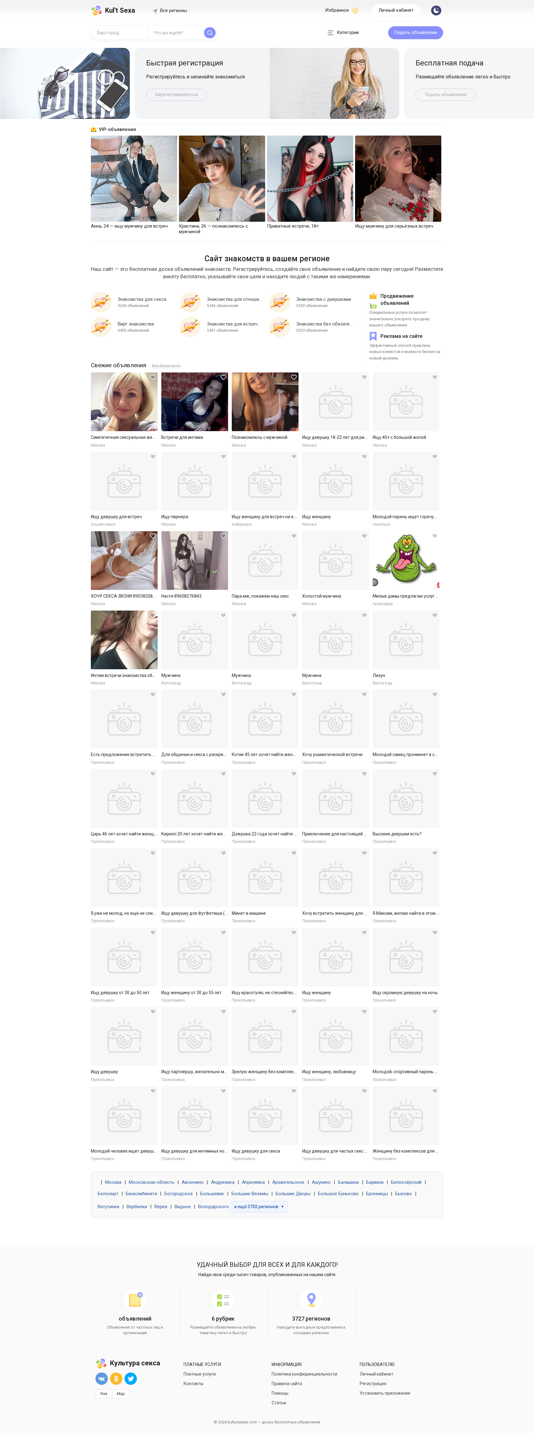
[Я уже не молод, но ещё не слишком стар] (124, 877)
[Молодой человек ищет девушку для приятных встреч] (124, 1115)
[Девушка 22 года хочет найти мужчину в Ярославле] (265, 798)
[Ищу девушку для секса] (265, 1115)
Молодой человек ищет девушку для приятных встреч (146, 1151)
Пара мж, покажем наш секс (260, 596)
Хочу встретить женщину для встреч (340, 913)
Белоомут (108, 1193)
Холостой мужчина (321, 596)
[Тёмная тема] (436, 10)
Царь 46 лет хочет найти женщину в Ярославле (139, 833)
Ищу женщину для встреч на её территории (276, 516)
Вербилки (137, 1206)
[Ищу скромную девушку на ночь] (406, 957)
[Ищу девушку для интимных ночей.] (194, 1115)
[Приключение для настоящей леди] (335, 798)
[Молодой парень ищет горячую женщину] (406, 481)
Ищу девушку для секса (256, 1151)
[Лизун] (406, 640)
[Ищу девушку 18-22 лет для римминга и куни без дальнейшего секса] (335, 401)
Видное (183, 1206)
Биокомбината (141, 1193)
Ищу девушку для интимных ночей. (197, 1151)
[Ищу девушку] (124, 1036)
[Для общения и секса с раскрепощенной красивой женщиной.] (194, 719)
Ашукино (321, 1182)
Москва (113, 1182)
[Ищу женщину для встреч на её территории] (265, 481)
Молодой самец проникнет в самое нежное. (418, 754)
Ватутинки (108, 1206)
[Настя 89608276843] (194, 560)
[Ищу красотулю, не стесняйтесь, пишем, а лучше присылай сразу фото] (265, 957)
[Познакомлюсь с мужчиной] (265, 401)
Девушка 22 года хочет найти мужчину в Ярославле (285, 833)
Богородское (178, 1193)
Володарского (213, 1206)
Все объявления (166, 366)
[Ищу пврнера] (194, 481)
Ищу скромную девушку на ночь (405, 992)
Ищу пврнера (174, 516)
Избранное (337, 10)
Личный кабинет (396, 10)
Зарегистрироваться (176, 94)
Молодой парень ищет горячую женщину (415, 516)
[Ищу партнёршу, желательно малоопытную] (194, 1036)
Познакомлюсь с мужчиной (259, 437)
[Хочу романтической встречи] (335, 719)
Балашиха (348, 1182)
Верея (161, 1206)
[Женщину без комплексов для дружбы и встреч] (406, 1115)
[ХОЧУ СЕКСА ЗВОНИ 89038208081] (124, 560)
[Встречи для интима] (194, 401)
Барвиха (375, 1182)
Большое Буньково (338, 1193)
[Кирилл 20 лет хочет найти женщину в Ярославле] (194, 798)
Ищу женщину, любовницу (329, 1071)
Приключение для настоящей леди (338, 833)
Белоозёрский (406, 1182)
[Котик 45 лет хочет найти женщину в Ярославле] (265, 719)
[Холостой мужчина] (335, 560)
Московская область (151, 1182)
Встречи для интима (182, 437)
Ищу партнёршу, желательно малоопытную (205, 1071)
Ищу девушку (104, 1071)
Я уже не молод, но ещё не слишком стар (132, 913)
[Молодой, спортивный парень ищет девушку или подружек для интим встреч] (406, 1036)
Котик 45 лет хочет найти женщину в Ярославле (281, 754)
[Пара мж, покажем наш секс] (265, 560)
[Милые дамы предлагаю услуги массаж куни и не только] (406, 560)
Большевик (212, 1193)
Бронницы (377, 1193)
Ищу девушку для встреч (116, 516)
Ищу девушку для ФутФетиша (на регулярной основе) (216, 913)
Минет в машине (249, 913)
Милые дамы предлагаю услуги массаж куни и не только (431, 596)
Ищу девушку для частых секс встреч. (340, 1151)
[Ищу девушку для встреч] (124, 481)
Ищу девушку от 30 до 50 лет (120, 992)
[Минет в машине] (265, 877)
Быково (403, 1193)
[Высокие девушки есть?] (406, 798)
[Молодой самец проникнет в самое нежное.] (406, 719)
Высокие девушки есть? (397, 833)
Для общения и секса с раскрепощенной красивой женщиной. (224, 754)
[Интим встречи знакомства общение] (124, 640)
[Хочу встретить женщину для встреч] (335, 877)
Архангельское (288, 1182)
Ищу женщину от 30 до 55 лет (191, 992)
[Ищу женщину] (335, 481)
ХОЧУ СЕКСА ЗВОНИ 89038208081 (125, 596)
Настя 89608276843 (181, 596)
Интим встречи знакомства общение (128, 675)
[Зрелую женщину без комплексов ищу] (265, 1036)
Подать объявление (415, 32)
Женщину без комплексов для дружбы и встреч (421, 1151)
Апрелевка (253, 1182)
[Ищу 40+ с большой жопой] (406, 401)
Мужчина (170, 675)
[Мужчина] (194, 640)
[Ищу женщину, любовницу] (335, 1036)
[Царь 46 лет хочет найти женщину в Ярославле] (124, 798)
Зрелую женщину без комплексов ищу (271, 1071)
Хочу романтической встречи (332, 754)
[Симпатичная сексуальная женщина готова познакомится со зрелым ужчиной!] (124, 401)
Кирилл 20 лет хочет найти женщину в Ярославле (211, 833)
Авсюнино (193, 1182)
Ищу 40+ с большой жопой (399, 437)
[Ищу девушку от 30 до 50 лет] (124, 957)
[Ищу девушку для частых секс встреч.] (335, 1115)
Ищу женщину (316, 516)
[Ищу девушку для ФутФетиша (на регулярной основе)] (194, 877)
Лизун (379, 675)
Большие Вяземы (249, 1193)
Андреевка (223, 1182)
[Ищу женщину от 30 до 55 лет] (194, 957)
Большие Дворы (293, 1193)
